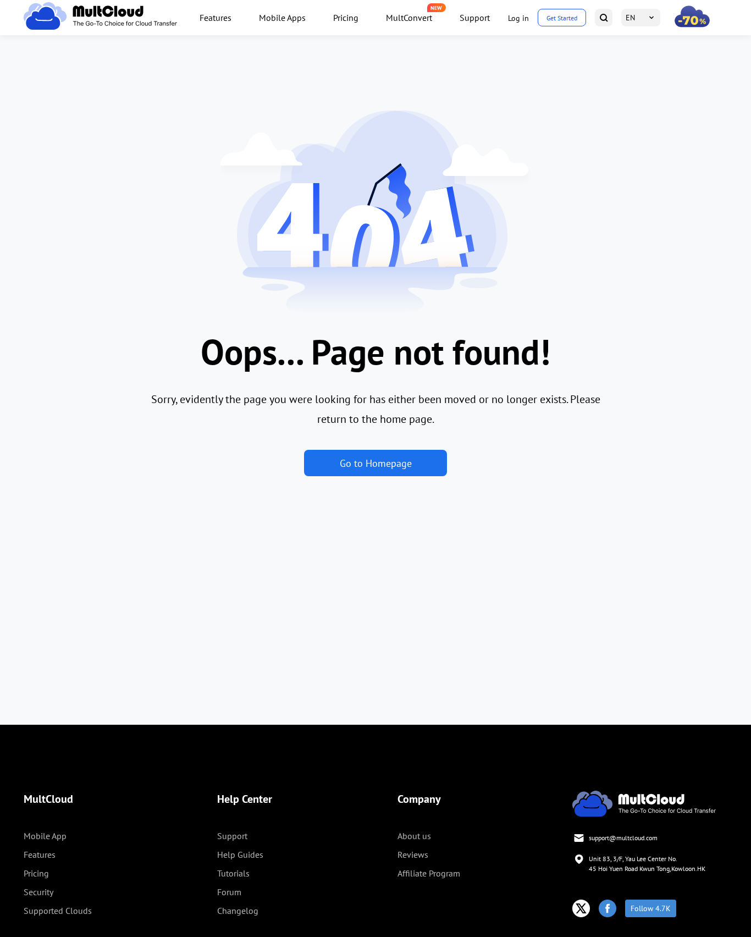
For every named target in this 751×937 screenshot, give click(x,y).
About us (414, 835)
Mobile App (45, 835)
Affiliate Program (428, 873)
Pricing (345, 17)
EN (630, 18)
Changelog (237, 910)
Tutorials (233, 873)
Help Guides (240, 854)
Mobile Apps (282, 17)
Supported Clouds (58, 910)
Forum (229, 891)
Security (38, 891)
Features (215, 17)
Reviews (412, 854)
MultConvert (409, 17)
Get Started (561, 18)
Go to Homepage (376, 463)
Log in (518, 18)
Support (475, 17)
